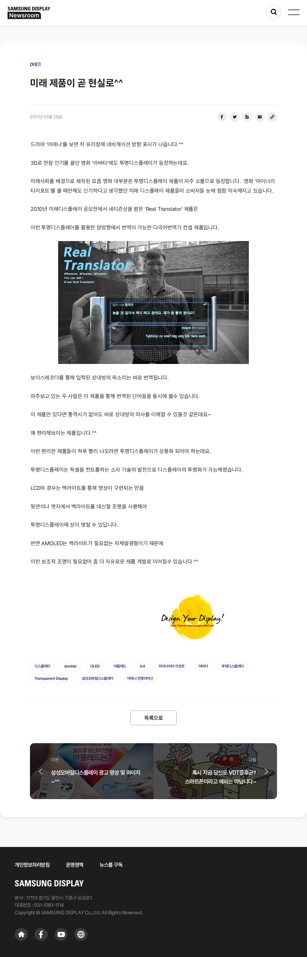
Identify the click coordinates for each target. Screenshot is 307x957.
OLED (95, 666)
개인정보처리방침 (32, 865)
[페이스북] (222, 117)
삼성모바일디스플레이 (97, 678)
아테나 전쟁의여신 (140, 678)
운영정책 (74, 865)
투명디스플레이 (233, 666)
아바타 (203, 666)
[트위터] (234, 117)
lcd (142, 666)
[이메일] (259, 117)
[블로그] (247, 117)
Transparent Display (51, 678)
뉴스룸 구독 (111, 865)
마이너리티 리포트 (172, 666)
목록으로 (153, 718)
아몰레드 (120, 666)
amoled (70, 666)
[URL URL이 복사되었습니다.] (272, 117)
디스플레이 (42, 666)
